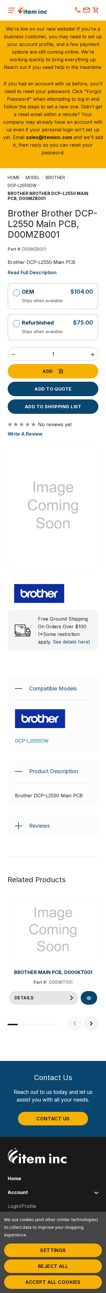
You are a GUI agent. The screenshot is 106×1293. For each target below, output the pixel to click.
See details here (70, 642)
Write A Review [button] (25, 434)
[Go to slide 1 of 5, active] (13, 1024)
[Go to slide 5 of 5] (52, 1024)
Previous (75, 1023)
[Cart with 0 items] (95, 10)
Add (47, 371)
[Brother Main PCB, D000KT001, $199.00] (53, 930)
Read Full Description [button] (32, 272)
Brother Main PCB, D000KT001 (53, 972)
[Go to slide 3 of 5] (32, 1024)
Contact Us (53, 1119)
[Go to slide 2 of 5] (23, 1024)
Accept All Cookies (53, 1282)
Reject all (53, 1266)
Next (91, 1023)
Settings (53, 1250)
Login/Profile (22, 1206)
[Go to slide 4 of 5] (42, 1024)
